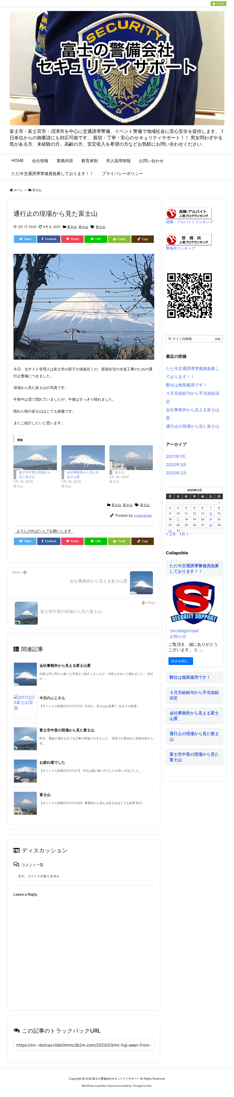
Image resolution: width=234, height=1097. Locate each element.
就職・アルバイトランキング (189, 221)
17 (178, 519)
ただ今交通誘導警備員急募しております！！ (194, 568)
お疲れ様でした (52, 762)
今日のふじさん (52, 697)
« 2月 (171, 534)
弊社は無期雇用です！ (186, 385)
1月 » (184, 534)
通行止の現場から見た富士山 (192, 426)
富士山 (36, 190)
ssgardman (143, 515)
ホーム (18, 190)
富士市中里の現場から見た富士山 (67, 730)
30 (170, 530)
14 (210, 513)
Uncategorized (184, 630)
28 (210, 525)
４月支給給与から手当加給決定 (194, 695)
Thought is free (142, 1085)
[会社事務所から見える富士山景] (83, 457)
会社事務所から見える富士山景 (65, 665)
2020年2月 (176, 473)
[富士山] (131, 457)
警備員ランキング (180, 248)
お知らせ (178, 636)
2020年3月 (176, 464)
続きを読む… (180, 661)
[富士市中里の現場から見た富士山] (35, 457)
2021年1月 (175, 456)
